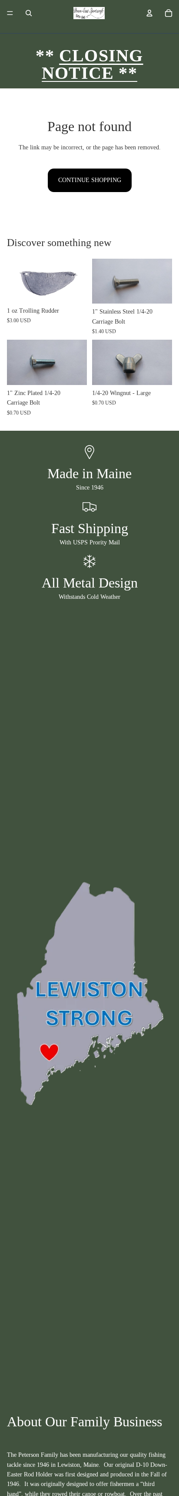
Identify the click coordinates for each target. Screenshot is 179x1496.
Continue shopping (89, 180)
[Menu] (10, 13)
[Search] (28, 13)
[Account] (149, 13)
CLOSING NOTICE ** (92, 64)
